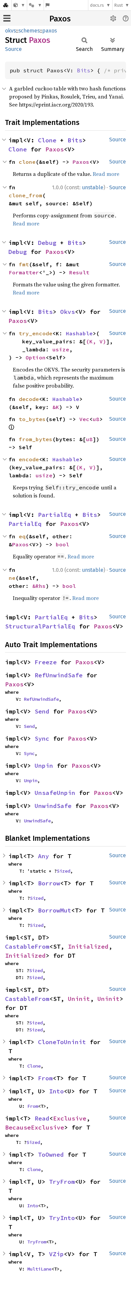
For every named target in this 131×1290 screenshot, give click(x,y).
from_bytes (35, 439)
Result (79, 272)
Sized (63, 871)
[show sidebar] (7, 18)
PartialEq (54, 515)
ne (12, 577)
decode (29, 399)
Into (56, 1091)
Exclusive (69, 1118)
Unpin (44, 765)
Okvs (67, 312)
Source (13, 49)
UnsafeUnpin (55, 793)
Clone (47, 140)
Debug (47, 243)
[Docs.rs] (5, 5)
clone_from (25, 195)
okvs (10, 30)
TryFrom (62, 1181)
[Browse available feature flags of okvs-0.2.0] (47, 5)
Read (42, 1118)
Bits (83, 70)
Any (43, 856)
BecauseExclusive (34, 1127)
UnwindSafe (53, 806)
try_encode (35, 333)
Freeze (46, 662)
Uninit (79, 999)
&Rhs (39, 586)
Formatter (24, 272)
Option (36, 357)
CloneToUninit (62, 1042)
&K (55, 407)
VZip (56, 1254)
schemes (29, 30)
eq (22, 536)
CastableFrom (27, 946)
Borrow (49, 883)
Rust (118, 5)
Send (42, 711)
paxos (49, 30)
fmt (24, 264)
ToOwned (51, 1154)
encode (29, 459)
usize (60, 349)
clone (27, 161)
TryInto (62, 1218)
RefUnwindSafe (59, 675)
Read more (106, 174)
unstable (92, 187)
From (45, 1078)
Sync (42, 738)
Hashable (79, 333)
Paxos (60, 18)
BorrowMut (54, 910)
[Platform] (35, 5)
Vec (84, 419)
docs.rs (97, 5)
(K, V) (96, 341)
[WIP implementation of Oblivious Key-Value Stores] (19, 5)
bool (62, 544)
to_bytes (32, 419)
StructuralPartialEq (40, 626)
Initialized (88, 946)
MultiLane (39, 1269)
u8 (96, 419)
